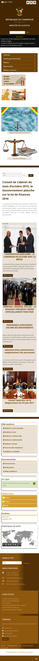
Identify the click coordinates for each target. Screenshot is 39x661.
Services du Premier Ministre (10, 601)
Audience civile (10, 432)
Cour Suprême (6, 603)
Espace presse (8, 66)
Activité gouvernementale (12, 59)
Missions (6, 62)
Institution (7, 55)
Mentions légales (28, 645)
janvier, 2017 (5, 517)
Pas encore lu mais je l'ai (11, 631)
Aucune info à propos (10, 636)
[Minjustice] (19, 12)
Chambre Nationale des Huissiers (12, 609)
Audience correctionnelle (13, 428)
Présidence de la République (11, 599)
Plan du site (4, 648)
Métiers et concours (10, 70)
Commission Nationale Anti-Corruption (14, 605)
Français (4, 2)
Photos (7, 497)
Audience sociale (10, 444)
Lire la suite (9, 275)
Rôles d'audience (11, 471)
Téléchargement (12, 645)
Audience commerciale (13, 436)
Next (6, 223)
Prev (3, 223)
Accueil (3, 645)
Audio (7, 505)
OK (27, 32)
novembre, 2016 (7, 519)
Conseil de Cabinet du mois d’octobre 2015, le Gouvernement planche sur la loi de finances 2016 (18, 190)
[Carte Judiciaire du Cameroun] (13, 94)
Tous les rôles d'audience (13, 448)
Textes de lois (9, 464)
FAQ (20, 645)
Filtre (31, 175)
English (10, 2)
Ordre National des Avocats (10, 607)
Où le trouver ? (8, 633)
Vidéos (7, 501)
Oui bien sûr (7, 628)
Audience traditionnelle (13, 440)
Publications (9, 467)
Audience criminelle (12, 452)
